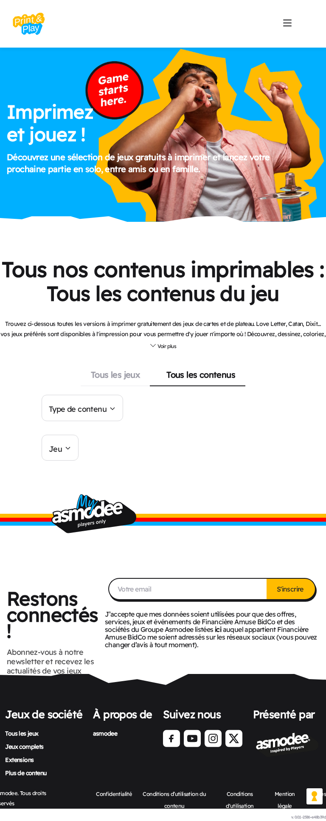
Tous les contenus (200, 374)
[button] (163, 345)
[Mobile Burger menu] (287, 23)
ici (218, 629)
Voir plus (166, 346)
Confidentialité (114, 793)
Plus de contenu (25, 773)
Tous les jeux (115, 374)
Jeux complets (24, 746)
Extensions (19, 760)
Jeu (55, 448)
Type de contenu (78, 409)
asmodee (105, 733)
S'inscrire (291, 589)
